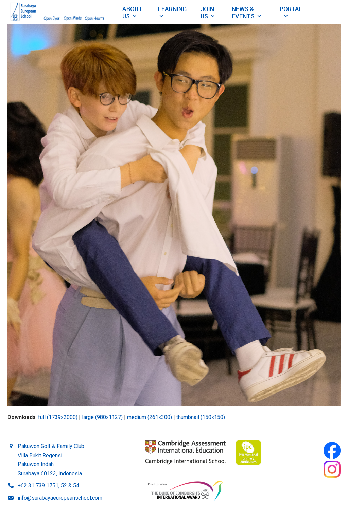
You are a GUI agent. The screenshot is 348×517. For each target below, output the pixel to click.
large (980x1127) (102, 417)
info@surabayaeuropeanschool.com (60, 498)
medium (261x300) (149, 417)
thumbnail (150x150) (200, 417)
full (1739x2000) (57, 417)
